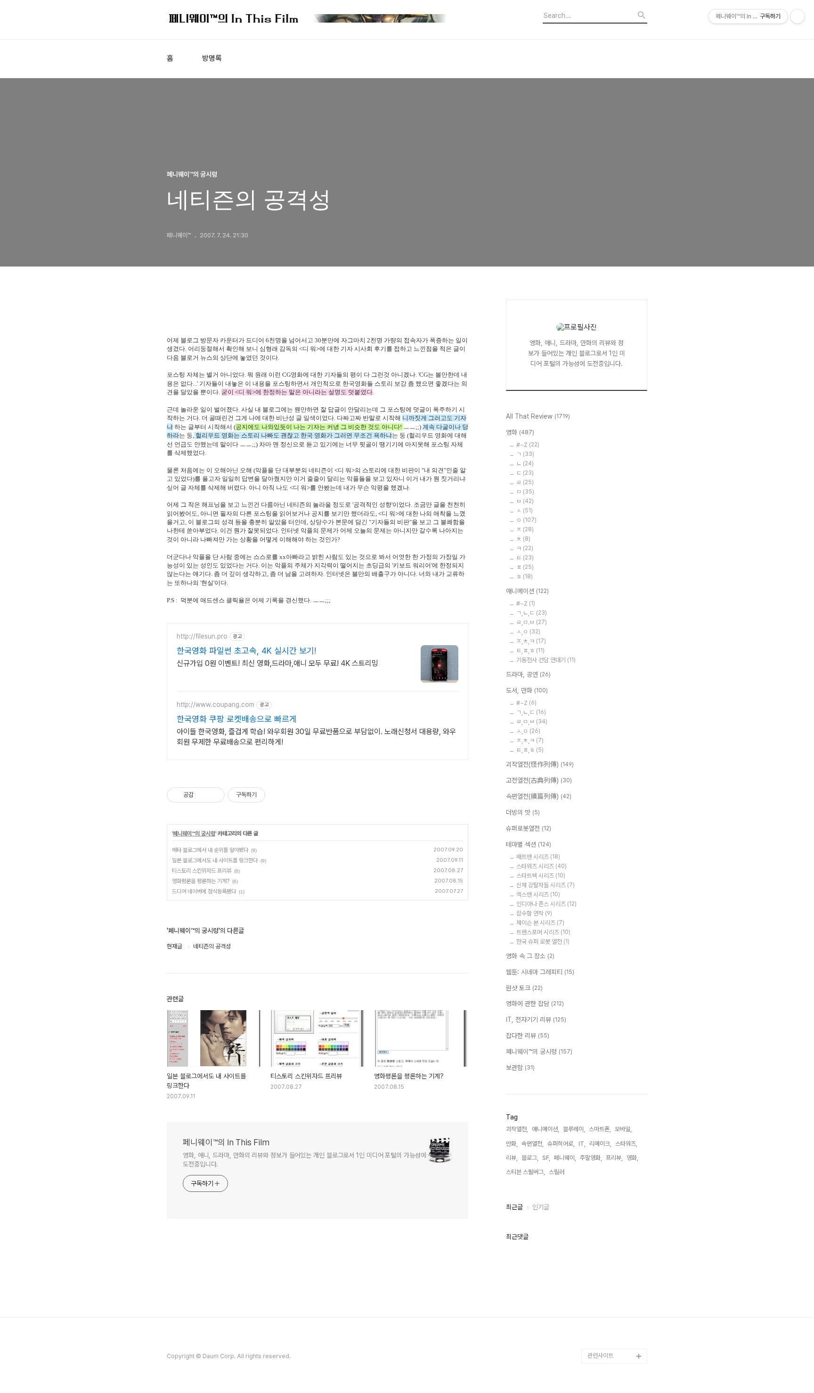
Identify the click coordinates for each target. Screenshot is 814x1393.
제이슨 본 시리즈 (540, 922)
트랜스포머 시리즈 (543, 932)
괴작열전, (517, 1129)
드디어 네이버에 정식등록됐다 (204, 891)
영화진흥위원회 (606, 1325)
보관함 (520, 1067)
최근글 (514, 1207)
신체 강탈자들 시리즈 (545, 885)
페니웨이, (565, 1157)
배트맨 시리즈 (538, 856)
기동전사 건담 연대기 (546, 660)
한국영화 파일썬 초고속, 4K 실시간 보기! (246, 651)
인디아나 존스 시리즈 (546, 903)
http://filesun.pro (202, 636)
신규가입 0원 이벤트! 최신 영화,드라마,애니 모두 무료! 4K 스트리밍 (277, 663)
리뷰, (512, 1157)
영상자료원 (601, 1145)
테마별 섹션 (528, 844)
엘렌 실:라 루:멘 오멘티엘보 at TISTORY (617, 1168)
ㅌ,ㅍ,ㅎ (530, 650)
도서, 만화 (527, 690)
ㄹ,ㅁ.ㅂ (531, 622)
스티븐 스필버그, (525, 1171)
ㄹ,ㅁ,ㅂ (531, 721)
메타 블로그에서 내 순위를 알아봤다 (210, 850)
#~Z (527, 444)
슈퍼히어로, (561, 1143)
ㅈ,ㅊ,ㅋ (531, 641)
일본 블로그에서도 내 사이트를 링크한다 (215, 860)
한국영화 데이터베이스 (614, 1130)
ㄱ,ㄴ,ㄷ (531, 612)
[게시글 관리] (214, 795)
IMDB (595, 1009)
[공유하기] (202, 795)
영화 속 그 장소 (530, 956)
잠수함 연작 (534, 913)
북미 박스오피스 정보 (612, 1039)
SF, (546, 1157)
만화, (512, 1143)
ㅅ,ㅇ (528, 631)
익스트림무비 (603, 1084)
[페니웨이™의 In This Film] (308, 19)
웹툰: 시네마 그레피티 (540, 972)
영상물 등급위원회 (609, 1310)
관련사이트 (600, 1355)
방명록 (212, 58)
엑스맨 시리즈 (538, 894)
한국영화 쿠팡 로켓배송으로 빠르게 (237, 719)
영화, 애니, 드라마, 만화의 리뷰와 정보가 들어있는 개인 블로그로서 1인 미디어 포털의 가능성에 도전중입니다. (304, 1159)
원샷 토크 (524, 988)
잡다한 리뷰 (527, 1035)
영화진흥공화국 (606, 1069)
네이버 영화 (601, 979)
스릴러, (557, 1171)
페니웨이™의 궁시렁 (194, 833)
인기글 (540, 1207)
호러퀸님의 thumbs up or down (616, 1288)
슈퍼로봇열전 (528, 828)
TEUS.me (601, 964)
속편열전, (532, 1143)
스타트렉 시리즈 (540, 875)
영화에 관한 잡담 (535, 1003)
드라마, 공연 (528, 674)
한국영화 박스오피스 (612, 1340)
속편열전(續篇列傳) (538, 796)
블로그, (529, 1157)
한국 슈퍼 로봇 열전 (543, 941)
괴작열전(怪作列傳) (540, 764)
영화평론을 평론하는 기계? (200, 881)
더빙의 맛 (523, 812)
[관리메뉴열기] (797, 16)
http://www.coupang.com (215, 704)
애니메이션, (545, 1129)
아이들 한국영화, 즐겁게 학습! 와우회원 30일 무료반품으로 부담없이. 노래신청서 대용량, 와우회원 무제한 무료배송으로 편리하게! (316, 736)
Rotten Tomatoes (612, 1024)
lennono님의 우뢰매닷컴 (615, 1107)
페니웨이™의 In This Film (226, 1142)
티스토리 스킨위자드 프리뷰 (201, 870)
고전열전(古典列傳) (539, 780)
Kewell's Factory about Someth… (611, 1228)
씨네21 (596, 1054)
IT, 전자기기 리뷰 (536, 1019)
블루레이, (574, 1129)
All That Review (538, 416)
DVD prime (603, 994)
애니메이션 (527, 591)
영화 (520, 432)
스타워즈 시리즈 (541, 866)
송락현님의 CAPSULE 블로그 (615, 1198)
